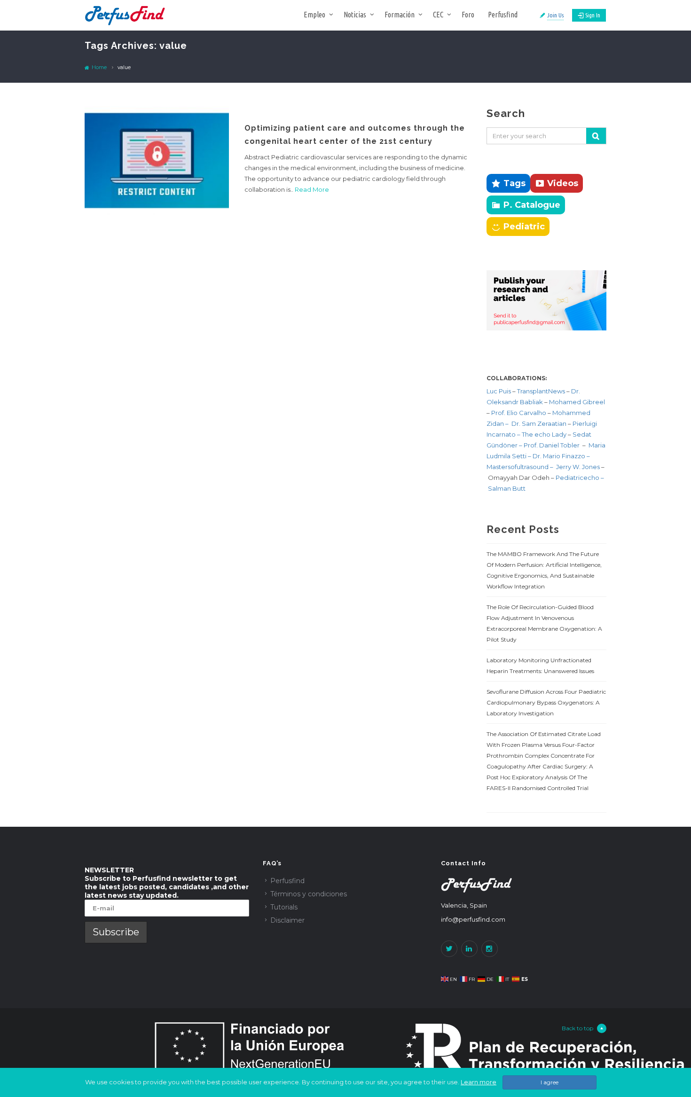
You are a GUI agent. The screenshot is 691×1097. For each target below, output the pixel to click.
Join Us (555, 15)
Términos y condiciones (308, 894)
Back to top (577, 1028)
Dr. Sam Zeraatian (539, 423)
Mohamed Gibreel (577, 402)
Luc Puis (499, 391)
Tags (514, 183)
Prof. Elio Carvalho (518, 412)
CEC (438, 14)
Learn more (478, 1082)
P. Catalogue (531, 205)
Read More (312, 189)
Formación (400, 14)
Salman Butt (507, 488)
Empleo (314, 14)
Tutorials (284, 907)
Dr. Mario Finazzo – (561, 456)
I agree (549, 1082)
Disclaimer (287, 920)
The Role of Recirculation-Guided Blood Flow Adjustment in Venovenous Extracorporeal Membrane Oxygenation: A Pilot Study (544, 623)
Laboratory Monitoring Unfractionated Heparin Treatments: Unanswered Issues (540, 665)
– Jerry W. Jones (575, 466)
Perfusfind (503, 14)
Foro (468, 14)
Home (98, 67)
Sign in (592, 15)
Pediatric (524, 226)
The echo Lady (544, 434)
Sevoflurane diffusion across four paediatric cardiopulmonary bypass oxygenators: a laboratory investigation (546, 702)
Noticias (355, 14)
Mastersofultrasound (518, 466)
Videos (562, 183)
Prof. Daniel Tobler (552, 445)
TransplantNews (541, 391)
